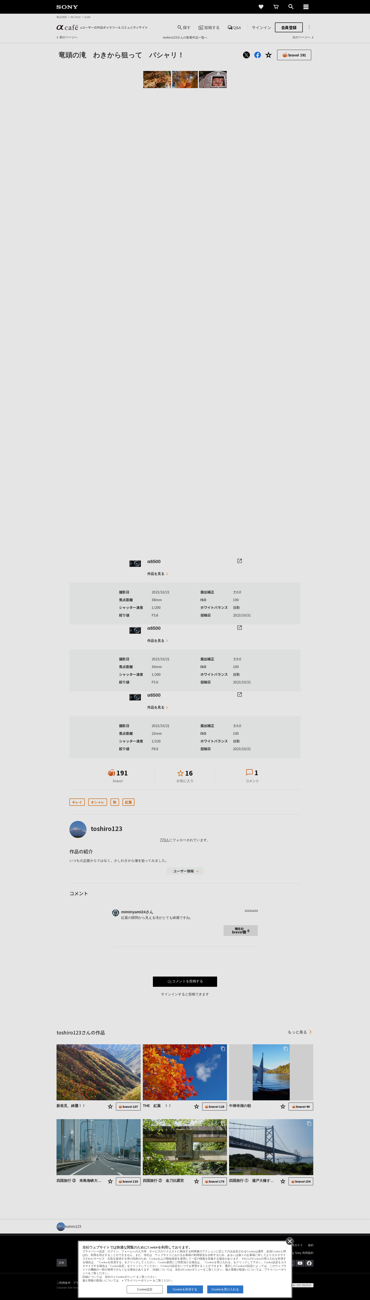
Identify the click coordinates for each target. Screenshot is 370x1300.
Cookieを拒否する (185, 1289)
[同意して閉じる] (289, 1241)
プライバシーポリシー (138, 1280)
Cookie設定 (144, 1289)
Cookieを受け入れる (225, 1289)
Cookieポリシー (126, 1276)
